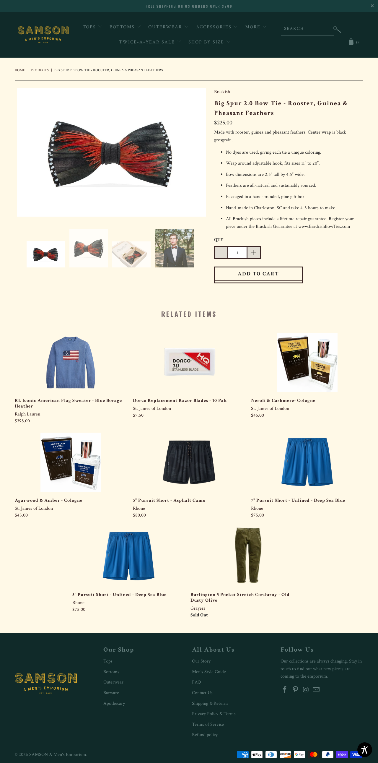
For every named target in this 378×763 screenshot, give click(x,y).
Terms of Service (208, 724)
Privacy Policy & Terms (214, 714)
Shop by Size (207, 42)
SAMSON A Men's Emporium (57, 754)
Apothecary (114, 703)
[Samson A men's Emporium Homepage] (43, 34)
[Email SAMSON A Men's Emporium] (316, 690)
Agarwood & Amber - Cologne (71, 462)
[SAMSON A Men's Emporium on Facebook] (285, 690)
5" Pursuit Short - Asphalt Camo (189, 462)
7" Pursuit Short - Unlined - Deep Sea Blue (307, 462)
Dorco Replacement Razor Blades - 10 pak (189, 362)
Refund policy (205, 735)
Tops (90, 27)
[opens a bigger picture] (111, 153)
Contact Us (202, 693)
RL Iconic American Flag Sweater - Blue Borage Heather (71, 362)
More (253, 27)
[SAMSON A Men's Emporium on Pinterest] (295, 690)
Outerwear (166, 27)
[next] (197, 153)
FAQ (196, 682)
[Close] (373, 5)
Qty (218, 240)
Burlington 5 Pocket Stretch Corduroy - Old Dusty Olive (246, 556)
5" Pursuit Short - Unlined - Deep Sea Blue (128, 556)
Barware (111, 693)
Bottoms (123, 27)
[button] (337, 31)
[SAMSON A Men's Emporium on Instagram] (306, 690)
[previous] (25, 153)
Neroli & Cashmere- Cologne (307, 362)
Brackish (222, 92)
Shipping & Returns (210, 703)
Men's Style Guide (209, 672)
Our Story (201, 661)
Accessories (214, 27)
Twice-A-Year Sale (148, 42)
